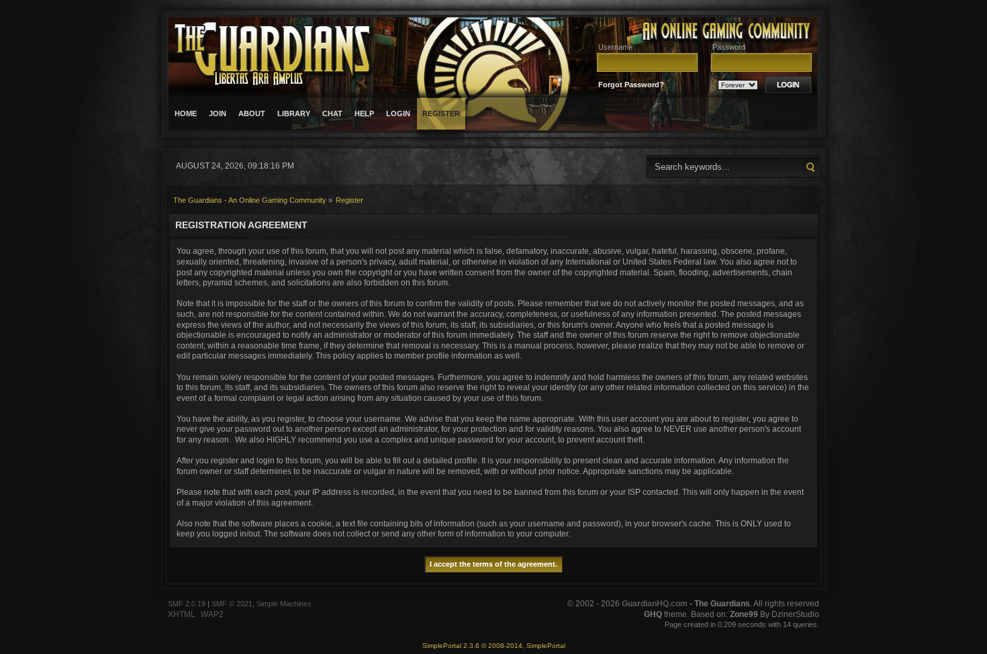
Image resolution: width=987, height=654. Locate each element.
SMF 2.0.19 (186, 604)
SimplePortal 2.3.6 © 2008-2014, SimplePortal (493, 645)
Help (364, 113)
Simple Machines (284, 604)
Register (441, 113)
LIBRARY (293, 113)
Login (398, 113)
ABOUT (251, 113)
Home (186, 113)
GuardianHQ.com (655, 603)
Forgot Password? (631, 85)
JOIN (217, 113)
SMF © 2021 (231, 604)
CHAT (332, 113)
